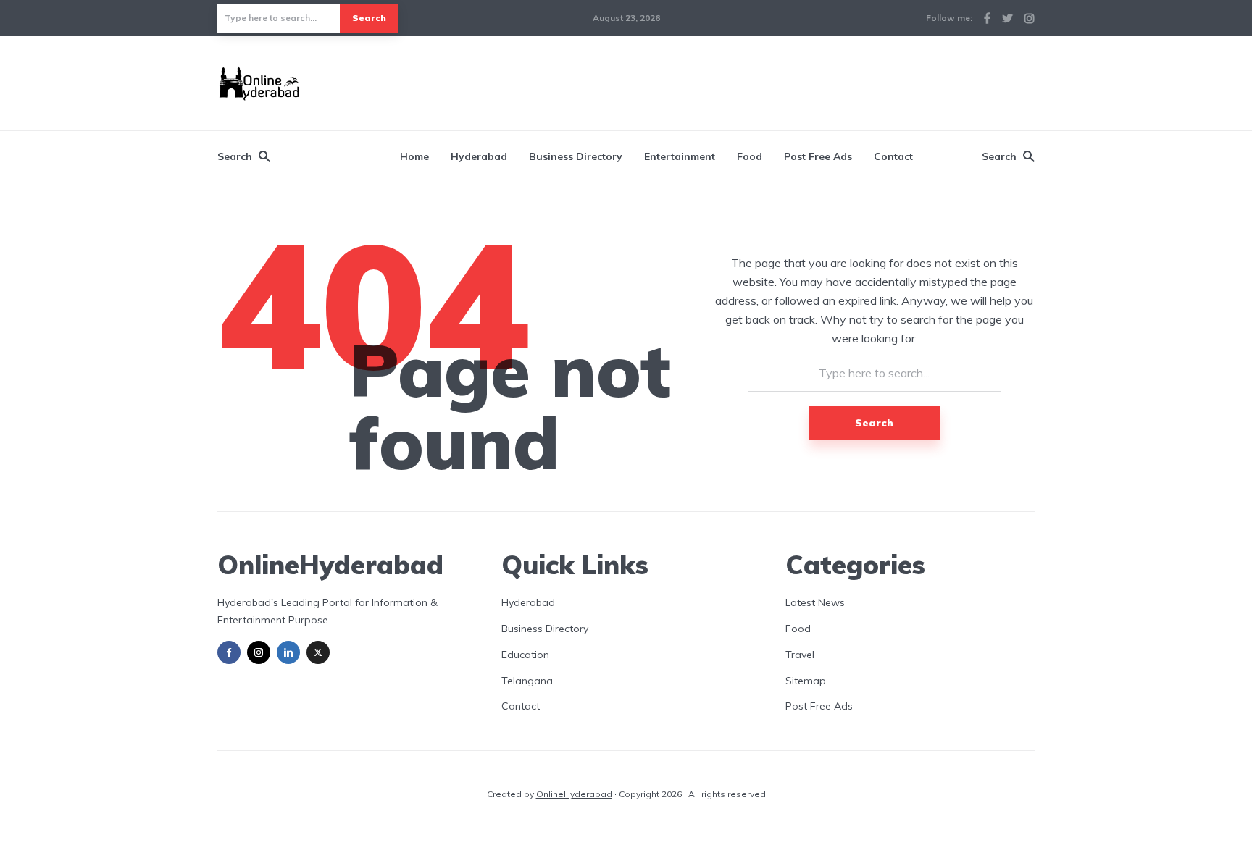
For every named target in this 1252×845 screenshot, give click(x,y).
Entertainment (679, 156)
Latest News (815, 602)
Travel (799, 654)
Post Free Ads (818, 156)
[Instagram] (258, 652)
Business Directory (575, 156)
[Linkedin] (288, 652)
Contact (893, 156)
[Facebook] (229, 652)
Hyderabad (479, 156)
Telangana (527, 680)
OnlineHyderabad (574, 794)
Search (369, 17)
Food (749, 156)
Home (414, 156)
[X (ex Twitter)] (318, 652)
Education (525, 654)
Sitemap (805, 680)
